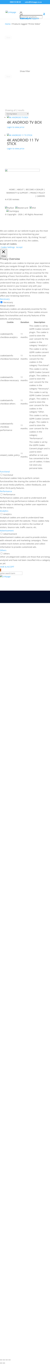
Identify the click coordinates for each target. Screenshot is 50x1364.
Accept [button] (19, 247)
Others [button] (3, 550)
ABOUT (20, 189)
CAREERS (41, 196)
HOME (12, 189)
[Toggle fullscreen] (4, 1359)
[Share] (7, 1359)
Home (7, 24)
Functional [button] (5, 471)
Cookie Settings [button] (8, 247)
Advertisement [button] (7, 530)
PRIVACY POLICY (37, 192)
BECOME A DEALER (34, 189)
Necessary (8, 302)
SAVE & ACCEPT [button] (7, 566)
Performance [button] (6, 491)
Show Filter (25, 71)
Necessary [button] (5, 299)
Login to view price (15, 127)
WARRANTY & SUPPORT (17, 192)
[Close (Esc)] (9, 1359)
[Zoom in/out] (1, 1359)
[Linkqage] (25, 576)
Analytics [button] (4, 511)
